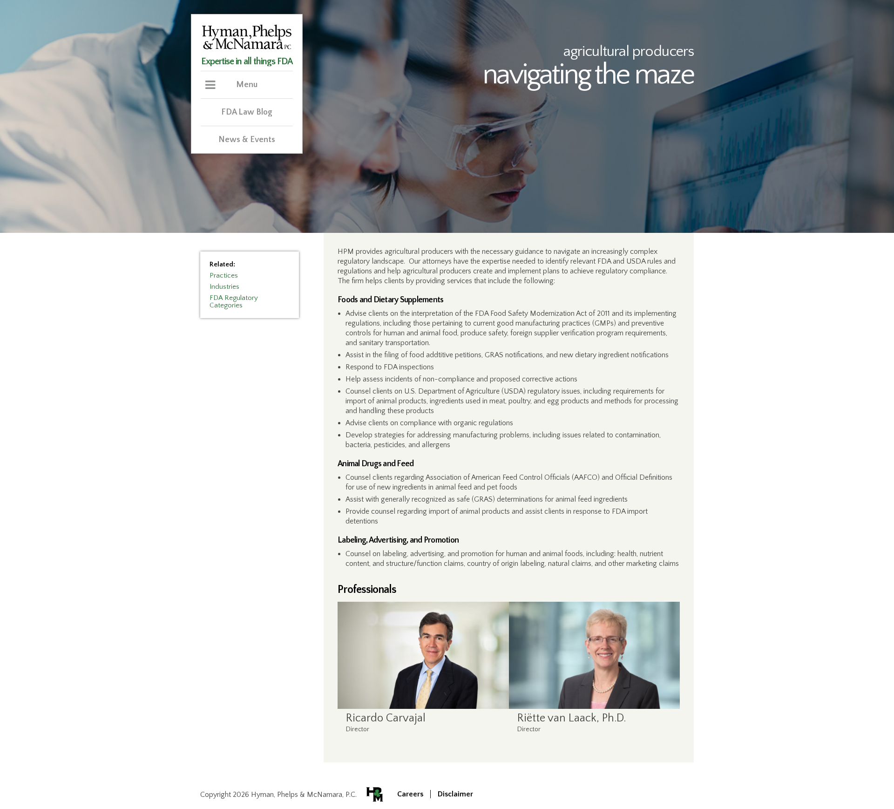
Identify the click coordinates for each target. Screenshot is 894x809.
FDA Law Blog (246, 112)
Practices (224, 275)
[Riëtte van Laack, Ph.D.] (594, 655)
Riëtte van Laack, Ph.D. (571, 718)
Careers (410, 794)
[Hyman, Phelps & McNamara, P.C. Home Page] (247, 48)
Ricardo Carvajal (386, 718)
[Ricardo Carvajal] (423, 655)
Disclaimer (455, 794)
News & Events (246, 140)
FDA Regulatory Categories (234, 301)
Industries (224, 287)
